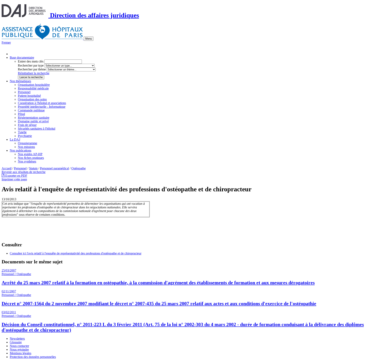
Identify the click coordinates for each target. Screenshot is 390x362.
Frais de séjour (27, 125)
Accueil (7, 168)
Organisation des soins (32, 99)
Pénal (21, 114)
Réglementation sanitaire (33, 117)
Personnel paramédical (54, 168)
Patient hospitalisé (29, 95)
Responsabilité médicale (33, 88)
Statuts (33, 168)
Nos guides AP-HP (30, 154)
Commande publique (31, 110)
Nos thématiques (20, 81)
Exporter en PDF (15, 175)
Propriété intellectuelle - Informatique (41, 106)
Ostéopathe (78, 168)
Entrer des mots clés (30, 61)
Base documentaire (22, 57)
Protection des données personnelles (33, 357)
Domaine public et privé (33, 121)
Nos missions (26, 147)
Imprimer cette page (14, 179)
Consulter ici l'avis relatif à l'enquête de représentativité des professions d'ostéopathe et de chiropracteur (75, 253)
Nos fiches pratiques (31, 157)
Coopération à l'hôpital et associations (42, 103)
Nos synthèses (27, 161)
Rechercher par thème (32, 69)
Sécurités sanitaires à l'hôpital (36, 128)
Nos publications (20, 150)
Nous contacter (19, 346)
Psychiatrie (25, 136)
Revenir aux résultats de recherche (24, 172)
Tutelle (22, 132)
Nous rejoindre (19, 349)
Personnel (24, 92)
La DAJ (15, 139)
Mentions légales (20, 353)
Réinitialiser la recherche (33, 73)
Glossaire (16, 342)
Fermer (6, 42)
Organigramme (27, 143)
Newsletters (17, 338)
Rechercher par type (31, 65)
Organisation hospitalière (34, 84)
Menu (88, 38)
